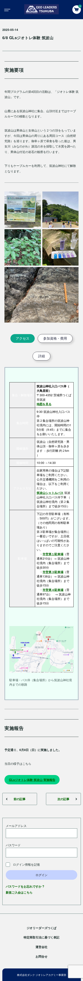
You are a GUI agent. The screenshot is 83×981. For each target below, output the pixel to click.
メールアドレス (16, 826)
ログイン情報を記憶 (26, 864)
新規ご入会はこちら (19, 892)
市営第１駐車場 (53, 554)
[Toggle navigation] (6, 9)
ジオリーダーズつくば (41, 928)
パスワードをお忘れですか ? (25, 886)
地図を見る (44, 404)
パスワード (13, 845)
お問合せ (41, 956)
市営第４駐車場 (53, 590)
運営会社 (41, 947)
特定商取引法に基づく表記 (41, 937)
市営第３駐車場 (53, 572)
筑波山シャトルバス (50, 492)
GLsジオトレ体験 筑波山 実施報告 (32, 780)
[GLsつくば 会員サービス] (41, 9)
